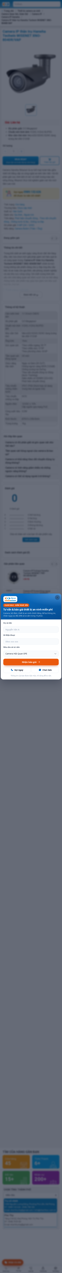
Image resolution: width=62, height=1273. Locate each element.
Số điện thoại (9, 635)
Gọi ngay (18, 670)
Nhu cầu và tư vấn (11, 647)
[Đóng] (57, 597)
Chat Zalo (47, 670)
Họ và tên (7, 623)
